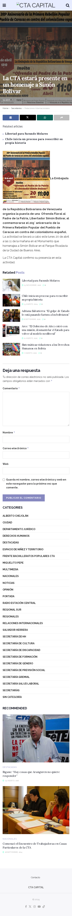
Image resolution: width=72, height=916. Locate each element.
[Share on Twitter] (28, 117)
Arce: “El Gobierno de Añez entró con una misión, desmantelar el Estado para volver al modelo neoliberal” (45, 330)
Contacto (35, 877)
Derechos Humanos (16, 535)
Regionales (11, 616)
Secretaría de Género (18, 663)
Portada (8, 596)
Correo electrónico (16, 448)
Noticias (9, 583)
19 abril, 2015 (9, 100)
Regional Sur (12, 609)
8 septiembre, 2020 (31, 319)
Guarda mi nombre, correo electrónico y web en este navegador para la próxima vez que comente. (36, 483)
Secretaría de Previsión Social (24, 670)
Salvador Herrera (15, 629)
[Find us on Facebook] (26, 907)
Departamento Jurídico (19, 529)
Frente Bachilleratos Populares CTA (29, 556)
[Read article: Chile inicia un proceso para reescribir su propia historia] (11, 300)
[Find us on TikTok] (43, 907)
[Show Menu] (4, 5)
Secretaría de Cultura (18, 643)
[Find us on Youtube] (39, 907)
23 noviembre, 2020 (32, 285)
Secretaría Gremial (16, 677)
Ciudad (7, 522)
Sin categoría (12, 697)
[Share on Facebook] (11, 117)
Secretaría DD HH (14, 636)
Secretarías (16, 108)
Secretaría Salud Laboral (21, 683)
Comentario (11, 388)
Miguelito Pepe (13, 562)
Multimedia (10, 569)
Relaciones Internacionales (37, 108)
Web (5, 464)
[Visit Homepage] (36, 5)
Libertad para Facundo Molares (26, 133)
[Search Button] (67, 5)
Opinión (8, 589)
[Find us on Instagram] (34, 907)
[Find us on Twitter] (30, 907)
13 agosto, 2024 (30, 304)
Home (5, 108)
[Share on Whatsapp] (45, 117)
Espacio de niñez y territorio (23, 549)
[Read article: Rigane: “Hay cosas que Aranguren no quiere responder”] (36, 738)
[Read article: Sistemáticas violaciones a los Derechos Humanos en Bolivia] (11, 349)
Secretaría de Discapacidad (21, 650)
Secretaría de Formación (20, 656)
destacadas (11, 542)
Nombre (9, 432)
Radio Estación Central (19, 603)
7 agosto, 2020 (30, 353)
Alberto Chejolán (15, 515)
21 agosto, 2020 (30, 338)
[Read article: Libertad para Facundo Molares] (11, 285)
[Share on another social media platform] (61, 117)
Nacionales (11, 576)
